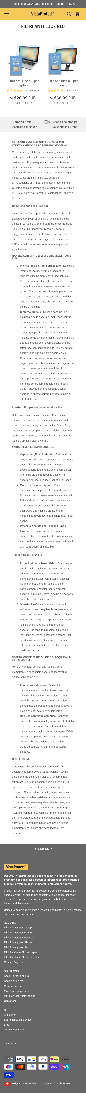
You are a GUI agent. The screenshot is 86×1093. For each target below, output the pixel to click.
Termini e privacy (14, 1029)
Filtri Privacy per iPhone (18, 942)
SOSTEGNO (11, 971)
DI (5, 1009)
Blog (6, 1024)
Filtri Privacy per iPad (16, 947)
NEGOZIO (10, 922)
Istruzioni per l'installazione (19, 995)
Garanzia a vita (13, 986)
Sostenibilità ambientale (18, 1019)
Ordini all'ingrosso (14, 962)
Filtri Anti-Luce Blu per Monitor (21, 957)
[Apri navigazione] (6, 13)
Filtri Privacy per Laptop (18, 927)
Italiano (8, 1043)
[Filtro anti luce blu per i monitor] (63, 60)
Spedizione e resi (14, 980)
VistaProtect (65, 1083)
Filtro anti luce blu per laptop (23, 83)
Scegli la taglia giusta (16, 975)
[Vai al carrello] (77, 13)
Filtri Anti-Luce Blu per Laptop (21, 952)
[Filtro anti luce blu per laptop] (23, 60)
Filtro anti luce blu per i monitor (63, 83)
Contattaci (10, 1000)
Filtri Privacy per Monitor (18, 932)
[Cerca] (68, 13)
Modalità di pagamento (17, 991)
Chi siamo (10, 1014)
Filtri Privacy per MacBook (19, 937)
